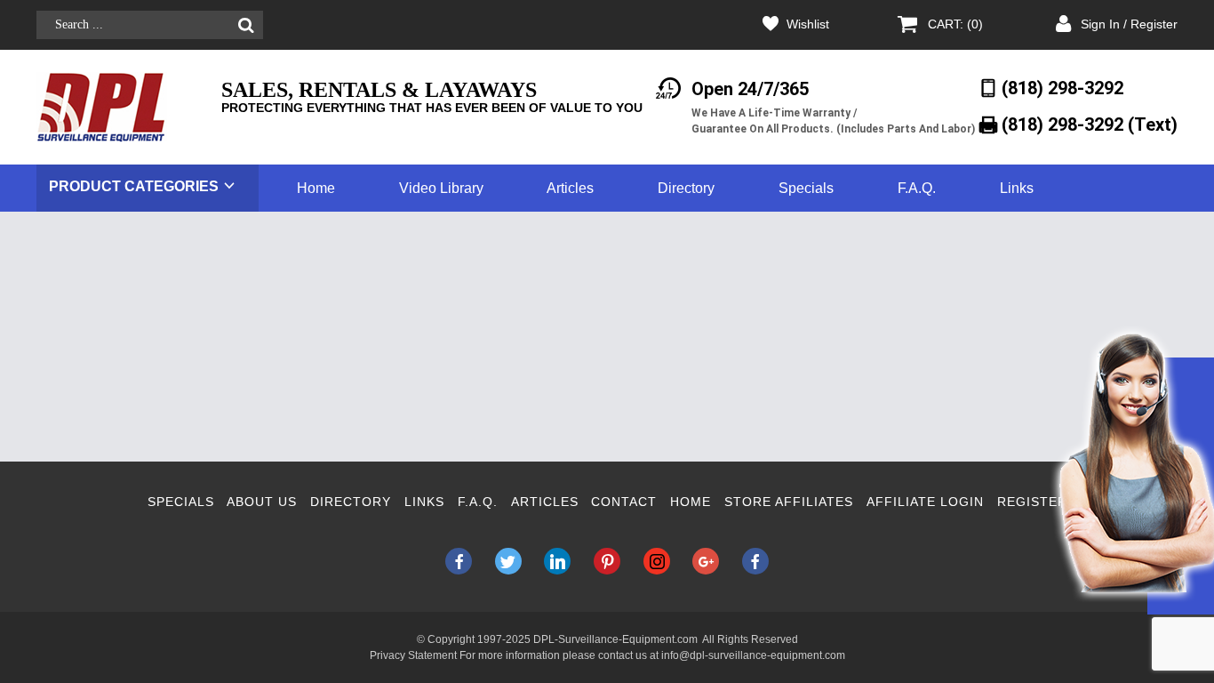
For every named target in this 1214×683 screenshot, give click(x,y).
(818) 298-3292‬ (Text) (1090, 124)
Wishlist (808, 24)
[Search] (245, 25)
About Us (262, 501)
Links (1017, 188)
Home (316, 188)
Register (1032, 501)
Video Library (441, 188)
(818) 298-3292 (1062, 88)
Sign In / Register (1129, 24)
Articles (570, 188)
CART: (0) (955, 24)
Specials (806, 188)
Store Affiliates (788, 501)
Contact (624, 501)
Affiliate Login (925, 501)
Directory (686, 188)
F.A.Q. (917, 188)
